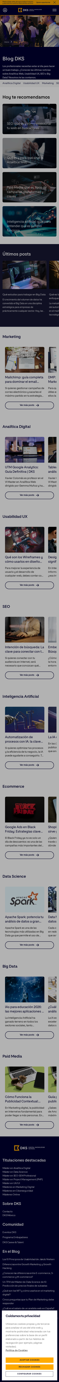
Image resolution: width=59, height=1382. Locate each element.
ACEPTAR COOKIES (29, 1360)
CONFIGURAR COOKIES (29, 1374)
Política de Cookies (17, 1350)
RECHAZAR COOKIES (29, 1367)
